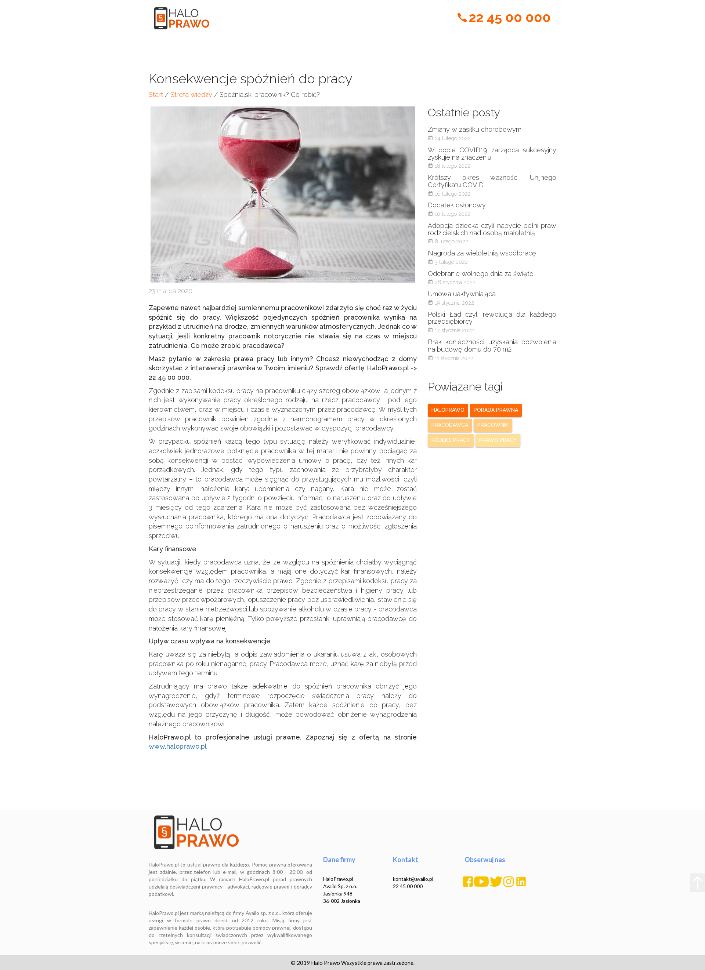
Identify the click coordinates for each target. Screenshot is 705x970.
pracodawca (449, 425)
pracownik (493, 425)
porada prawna (496, 410)
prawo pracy (498, 440)
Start (156, 94)
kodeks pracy (450, 440)
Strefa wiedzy (191, 94)
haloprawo (447, 410)
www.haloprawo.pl (178, 746)
